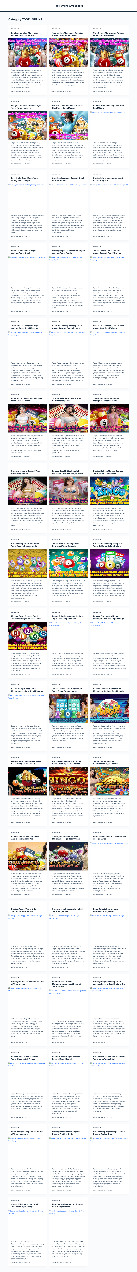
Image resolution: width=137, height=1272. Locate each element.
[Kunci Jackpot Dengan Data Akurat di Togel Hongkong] (27, 1151)
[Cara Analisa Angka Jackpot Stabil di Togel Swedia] (68, 198)
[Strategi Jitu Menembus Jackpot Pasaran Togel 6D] (109, 198)
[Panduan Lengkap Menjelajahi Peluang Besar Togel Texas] (27, 52)
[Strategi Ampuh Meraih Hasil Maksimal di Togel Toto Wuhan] (68, 856)
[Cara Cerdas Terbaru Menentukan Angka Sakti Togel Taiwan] (109, 345)
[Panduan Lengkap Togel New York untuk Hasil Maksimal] (27, 418)
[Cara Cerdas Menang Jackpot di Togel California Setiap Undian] (109, 563)
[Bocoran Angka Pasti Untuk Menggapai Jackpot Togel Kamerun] (27, 708)
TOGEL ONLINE (15, 29)
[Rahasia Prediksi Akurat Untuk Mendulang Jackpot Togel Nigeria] (109, 708)
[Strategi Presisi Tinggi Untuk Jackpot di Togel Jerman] (27, 929)
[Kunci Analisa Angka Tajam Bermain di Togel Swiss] (109, 856)
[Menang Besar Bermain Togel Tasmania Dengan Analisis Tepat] (27, 636)
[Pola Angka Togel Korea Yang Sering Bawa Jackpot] (27, 198)
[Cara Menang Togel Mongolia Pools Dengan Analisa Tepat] (109, 1151)
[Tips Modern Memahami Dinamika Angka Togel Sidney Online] (68, 52)
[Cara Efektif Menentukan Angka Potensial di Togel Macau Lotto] (68, 781)
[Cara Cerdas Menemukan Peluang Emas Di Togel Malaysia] (109, 52)
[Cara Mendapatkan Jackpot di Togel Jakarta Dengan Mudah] (27, 563)
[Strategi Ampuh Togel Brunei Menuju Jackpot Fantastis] (109, 418)
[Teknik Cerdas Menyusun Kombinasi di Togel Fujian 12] (109, 781)
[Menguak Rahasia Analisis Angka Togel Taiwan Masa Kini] (27, 125)
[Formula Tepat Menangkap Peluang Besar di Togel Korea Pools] (27, 781)
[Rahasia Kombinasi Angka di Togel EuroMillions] (109, 125)
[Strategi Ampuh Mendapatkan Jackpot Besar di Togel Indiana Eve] (109, 1001)
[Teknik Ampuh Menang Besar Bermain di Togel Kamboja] (68, 563)
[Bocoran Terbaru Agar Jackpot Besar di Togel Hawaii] (68, 1076)
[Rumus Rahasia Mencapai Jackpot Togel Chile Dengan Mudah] (68, 636)
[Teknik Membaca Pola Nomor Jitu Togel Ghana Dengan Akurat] (68, 708)
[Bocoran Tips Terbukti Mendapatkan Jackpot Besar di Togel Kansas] (68, 1003)
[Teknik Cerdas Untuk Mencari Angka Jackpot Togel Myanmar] (109, 270)
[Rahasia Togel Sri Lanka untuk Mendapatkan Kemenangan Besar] (68, 491)
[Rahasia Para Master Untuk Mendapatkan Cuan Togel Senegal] (109, 636)
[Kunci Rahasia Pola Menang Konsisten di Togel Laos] (109, 929)
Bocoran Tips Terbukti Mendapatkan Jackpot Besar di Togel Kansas (66, 984)
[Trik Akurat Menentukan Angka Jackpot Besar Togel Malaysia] (27, 345)
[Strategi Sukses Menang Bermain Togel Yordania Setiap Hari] (109, 491)
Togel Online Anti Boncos (68, 5)
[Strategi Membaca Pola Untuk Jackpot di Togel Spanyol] (27, 1224)
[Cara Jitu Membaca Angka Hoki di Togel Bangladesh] (68, 929)
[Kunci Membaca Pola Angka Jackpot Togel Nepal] (27, 270)
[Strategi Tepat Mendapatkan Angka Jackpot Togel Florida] (68, 270)
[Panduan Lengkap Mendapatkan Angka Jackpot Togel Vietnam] (68, 345)
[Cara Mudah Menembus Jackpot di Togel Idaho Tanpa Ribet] (109, 1076)
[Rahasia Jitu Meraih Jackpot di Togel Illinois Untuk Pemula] (27, 1076)
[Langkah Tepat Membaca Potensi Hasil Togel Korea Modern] (68, 125)
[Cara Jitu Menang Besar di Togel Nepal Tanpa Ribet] (27, 491)
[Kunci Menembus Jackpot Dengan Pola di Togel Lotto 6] (68, 1224)
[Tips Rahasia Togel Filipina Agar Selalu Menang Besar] (68, 418)
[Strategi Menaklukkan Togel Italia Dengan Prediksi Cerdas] (68, 1151)
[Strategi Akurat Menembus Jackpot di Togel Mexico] (27, 1001)
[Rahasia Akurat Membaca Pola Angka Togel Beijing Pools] (27, 856)
